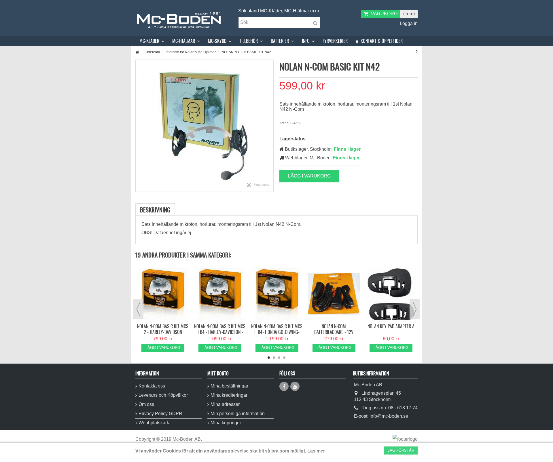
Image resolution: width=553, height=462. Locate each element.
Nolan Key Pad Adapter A (391, 326)
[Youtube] (295, 386)
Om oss (146, 404)
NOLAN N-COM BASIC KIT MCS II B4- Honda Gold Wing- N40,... (276, 332)
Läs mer (316, 450)
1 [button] (269, 357)
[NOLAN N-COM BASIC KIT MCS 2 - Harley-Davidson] (163, 294)
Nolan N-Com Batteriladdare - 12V (333, 329)
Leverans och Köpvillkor (163, 395)
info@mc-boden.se (389, 416)
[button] (151, 41)
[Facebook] (284, 386)
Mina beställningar (229, 385)
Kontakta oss (152, 385)
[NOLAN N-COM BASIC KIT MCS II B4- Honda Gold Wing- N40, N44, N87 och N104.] (277, 294)
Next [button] (415, 309)
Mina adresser (225, 404)
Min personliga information (238, 413)
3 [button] (279, 357)
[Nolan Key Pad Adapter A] (391, 294)
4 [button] (284, 357)
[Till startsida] (137, 52)
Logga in (408, 23)
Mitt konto (218, 373)
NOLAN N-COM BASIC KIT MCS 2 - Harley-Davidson (162, 329)
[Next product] (417, 51)
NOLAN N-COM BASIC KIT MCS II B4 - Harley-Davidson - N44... (219, 332)
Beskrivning (155, 209)
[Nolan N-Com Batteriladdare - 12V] (334, 294)
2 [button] (274, 357)
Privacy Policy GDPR (160, 413)
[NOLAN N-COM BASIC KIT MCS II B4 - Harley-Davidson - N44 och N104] (220, 294)
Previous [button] (138, 309)
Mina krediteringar (229, 395)
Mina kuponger (226, 422)
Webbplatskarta (155, 422)
